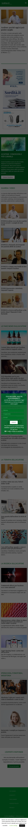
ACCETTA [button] (22, 825)
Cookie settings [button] (13, 825)
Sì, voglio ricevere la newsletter (14, 431)
